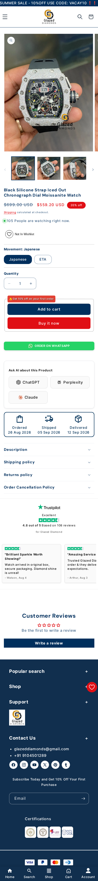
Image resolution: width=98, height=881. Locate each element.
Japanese (18, 259)
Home (10, 877)
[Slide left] (5, 170)
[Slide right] (93, 170)
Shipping (10, 212)
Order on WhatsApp (52, 346)
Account (88, 877)
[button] (80, 16)
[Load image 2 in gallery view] (49, 168)
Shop (49, 877)
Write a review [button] (49, 643)
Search (29, 877)
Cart (68, 877)
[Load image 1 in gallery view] (23, 168)
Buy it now (49, 323)
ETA (42, 259)
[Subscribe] (83, 798)
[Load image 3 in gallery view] (75, 168)
